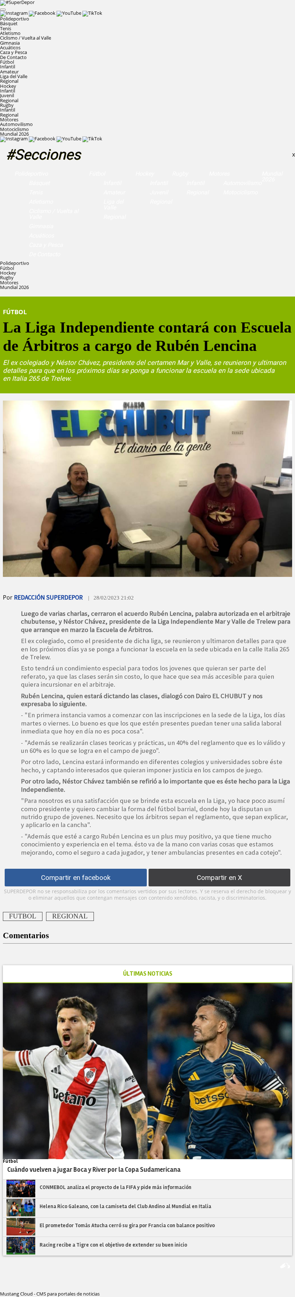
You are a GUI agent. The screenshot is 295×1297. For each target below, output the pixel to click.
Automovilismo (16, 124)
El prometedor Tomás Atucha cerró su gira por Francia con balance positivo (127, 1225)
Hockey (144, 173)
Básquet (9, 23)
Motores (219, 173)
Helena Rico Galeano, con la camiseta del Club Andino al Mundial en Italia (125, 1206)
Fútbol (97, 173)
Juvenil (7, 95)
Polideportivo (31, 173)
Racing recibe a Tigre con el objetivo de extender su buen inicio (113, 1245)
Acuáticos (10, 47)
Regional (9, 81)
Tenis (5, 28)
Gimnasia (10, 43)
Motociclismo (14, 129)
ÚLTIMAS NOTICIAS (147, 974)
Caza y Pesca (13, 52)
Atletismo (10, 33)
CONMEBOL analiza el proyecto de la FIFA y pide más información (115, 1187)
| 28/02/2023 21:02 (111, 598)
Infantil (7, 66)
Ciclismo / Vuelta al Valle (25, 38)
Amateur (9, 71)
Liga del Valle (13, 76)
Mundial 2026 (14, 134)
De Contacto (13, 57)
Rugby (180, 173)
